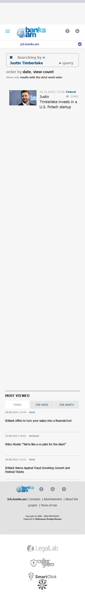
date (27, 71)
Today (17, 404)
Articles (34, 436)
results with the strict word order (41, 77)
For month (67, 404)
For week (42, 404)
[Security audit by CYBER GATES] (42, 563)
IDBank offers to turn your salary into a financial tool (38, 420)
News (32, 412)
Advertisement (53, 499)
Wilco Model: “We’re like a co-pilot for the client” (35, 444)
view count (43, 71)
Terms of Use (49, 505)
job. (29, 44)
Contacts (35, 499)
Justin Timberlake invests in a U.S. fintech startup (58, 101)
